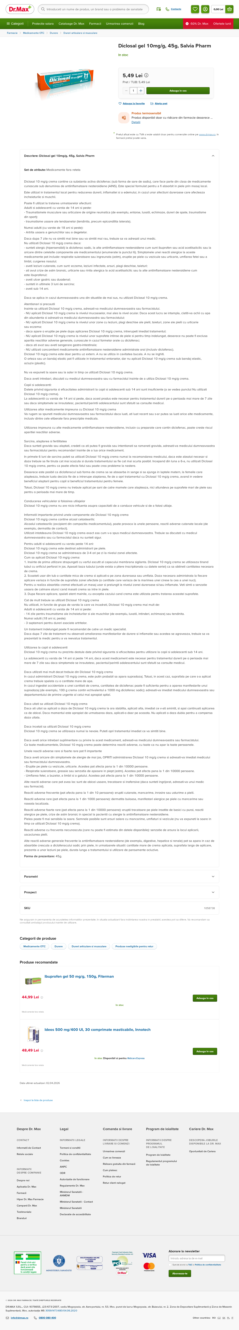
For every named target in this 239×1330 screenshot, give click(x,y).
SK (223, 1317)
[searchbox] (93, 9)
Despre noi (23, 1180)
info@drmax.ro (19, 1317)
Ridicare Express (136, 1058)
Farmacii (95, 23)
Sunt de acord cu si (197, 1264)
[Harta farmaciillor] (159, 9)
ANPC (63, 1166)
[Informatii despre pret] (146, 75)
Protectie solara (43, 23)
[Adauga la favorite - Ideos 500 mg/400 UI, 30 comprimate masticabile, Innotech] (215, 1023)
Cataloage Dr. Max (71, 23)
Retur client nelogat (114, 1182)
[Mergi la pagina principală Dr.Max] (20, 9)
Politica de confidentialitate (75, 1154)
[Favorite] (195, 9)
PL (228, 1317)
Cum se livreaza (112, 1157)
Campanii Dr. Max (27, 1205)
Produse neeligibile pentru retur (134, 946)
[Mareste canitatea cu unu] (140, 90)
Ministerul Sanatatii (71, 1207)
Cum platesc (110, 1170)
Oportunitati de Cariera (202, 1151)
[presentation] (33, 981)
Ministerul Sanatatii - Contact (76, 1201)
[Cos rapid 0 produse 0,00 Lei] (229, 9)
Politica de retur (112, 1176)
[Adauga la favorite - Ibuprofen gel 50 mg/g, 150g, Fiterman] (215, 970)
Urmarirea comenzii (119, 23)
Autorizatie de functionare (74, 1179)
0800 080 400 (47, 1317)
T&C (190, 1264)
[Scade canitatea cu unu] (126, 90)
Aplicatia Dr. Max (26, 1186)
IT (232, 1317)
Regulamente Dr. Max (72, 1185)
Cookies (64, 1160)
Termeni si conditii (70, 1147)
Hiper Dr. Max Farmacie (30, 1199)
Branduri (22, 1218)
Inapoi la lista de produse (38, 1100)
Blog (141, 23)
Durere (59, 946)
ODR (62, 1172)
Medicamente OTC (34, 946)
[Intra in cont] (205, 9)
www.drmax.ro (207, 134)
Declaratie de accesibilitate (75, 1214)
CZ (219, 1317)
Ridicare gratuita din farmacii (119, 1163)
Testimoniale (24, 1211)
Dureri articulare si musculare (89, 946)
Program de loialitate (158, 1154)
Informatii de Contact (29, 1147)
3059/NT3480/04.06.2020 (61, 1310)
